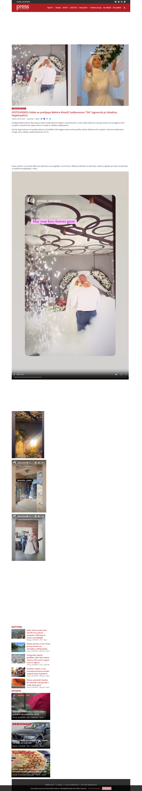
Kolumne (117, 8)
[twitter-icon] (118, 2)
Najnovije (16, 108)
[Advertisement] (70, 29)
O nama (59, 785)
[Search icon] (124, 8)
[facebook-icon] (115, 2)
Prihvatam (106, 788)
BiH (41, 640)
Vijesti (50, 8)
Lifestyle (74, 8)
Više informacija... (94, 788)
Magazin (83, 8)
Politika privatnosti (89, 785)
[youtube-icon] (121, 2)
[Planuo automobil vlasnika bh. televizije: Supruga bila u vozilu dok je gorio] (18, 683)
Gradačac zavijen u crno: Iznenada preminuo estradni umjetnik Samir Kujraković (38, 671)
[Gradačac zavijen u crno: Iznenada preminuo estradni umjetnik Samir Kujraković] (18, 672)
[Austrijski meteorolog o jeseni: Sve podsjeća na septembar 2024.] (30, 706)
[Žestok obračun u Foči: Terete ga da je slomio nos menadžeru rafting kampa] (18, 647)
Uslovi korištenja (71, 785)
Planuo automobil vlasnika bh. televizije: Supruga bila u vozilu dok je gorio (38, 682)
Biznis (58, 8)
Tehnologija (96, 8)
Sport (65, 8)
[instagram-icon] (124, 2)
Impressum (49, 785)
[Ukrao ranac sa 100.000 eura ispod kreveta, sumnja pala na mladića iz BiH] (30, 763)
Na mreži (107, 8)
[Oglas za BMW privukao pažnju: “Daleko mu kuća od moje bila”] (30, 735)
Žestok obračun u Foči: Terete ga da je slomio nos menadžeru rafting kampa (38, 646)
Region (24, 753)
